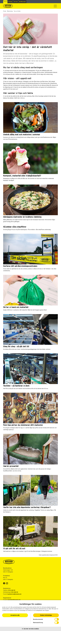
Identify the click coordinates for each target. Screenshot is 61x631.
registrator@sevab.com (13, 600)
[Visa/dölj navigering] (55, 6)
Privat (5, 1)
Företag (10, 1)
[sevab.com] (8, 6)
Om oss (16, 1)
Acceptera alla (15, 615)
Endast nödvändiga (46, 615)
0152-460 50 (11, 590)
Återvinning (10, 11)
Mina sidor (23, 1)
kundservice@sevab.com (14, 594)
